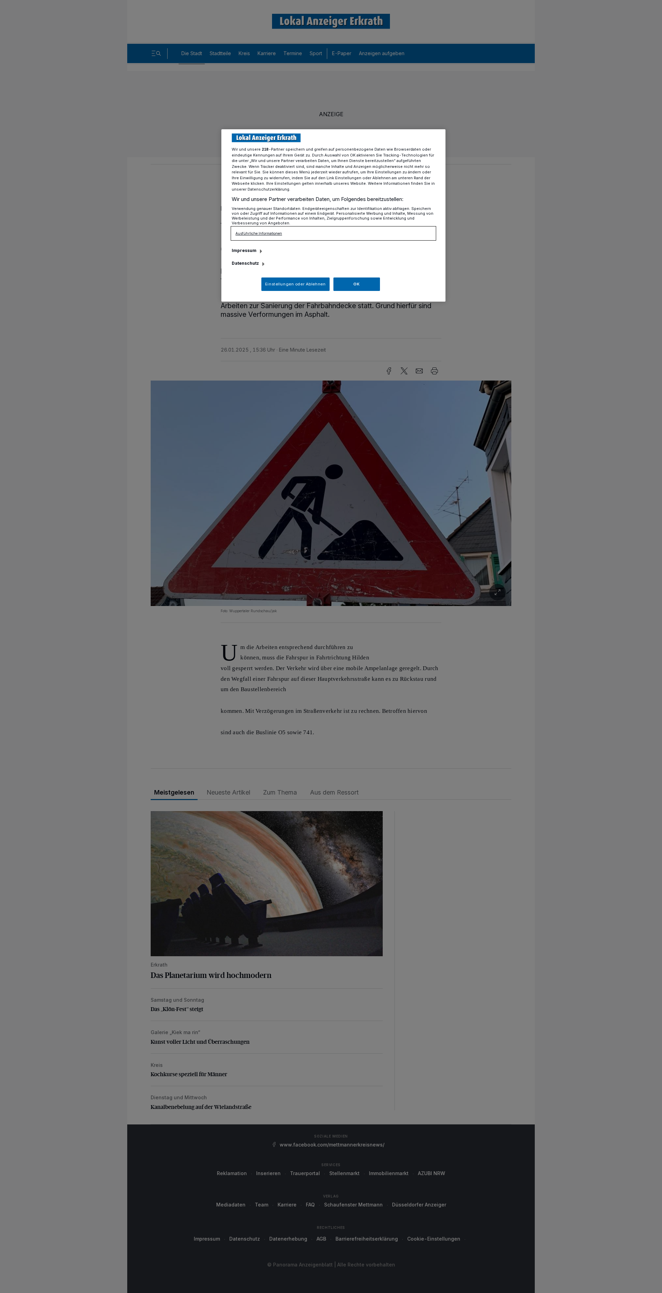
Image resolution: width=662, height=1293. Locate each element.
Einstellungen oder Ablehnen (295, 284)
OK (356, 284)
